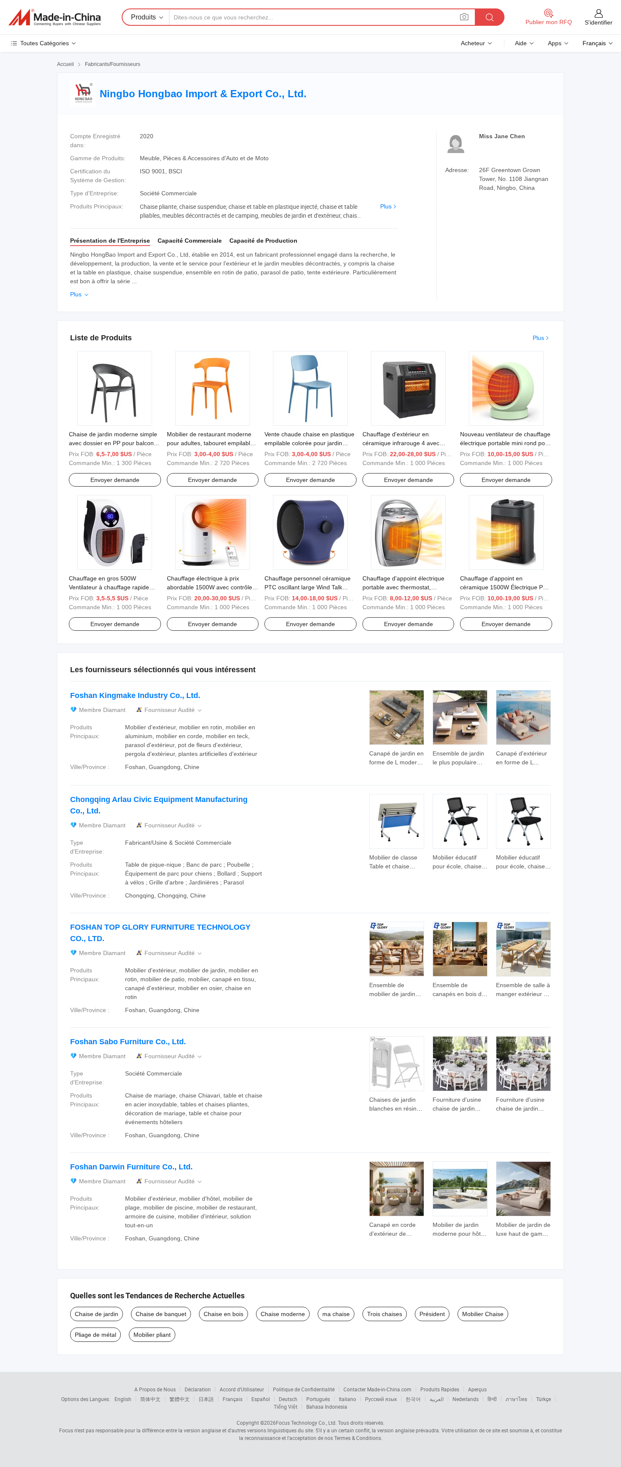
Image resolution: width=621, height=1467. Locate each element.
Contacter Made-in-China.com (377, 1389)
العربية (437, 1399)
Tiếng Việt (285, 1406)
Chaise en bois (223, 1314)
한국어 (413, 1399)
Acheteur (473, 43)
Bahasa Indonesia (326, 1406)
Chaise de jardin (96, 1314)
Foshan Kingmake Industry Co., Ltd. (135, 695)
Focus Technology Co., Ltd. (306, 1422)
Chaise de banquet (161, 1314)
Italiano (347, 1399)
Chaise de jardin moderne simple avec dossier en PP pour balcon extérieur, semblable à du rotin (113, 443)
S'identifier (599, 22)
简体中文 (150, 1399)
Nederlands (465, 1399)
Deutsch (288, 1399)
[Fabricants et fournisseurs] (54, 17)
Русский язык (381, 1399)
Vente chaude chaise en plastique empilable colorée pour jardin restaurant (309, 443)
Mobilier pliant (152, 1334)
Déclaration (198, 1389)
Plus (386, 206)
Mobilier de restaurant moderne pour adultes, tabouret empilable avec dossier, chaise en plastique (211, 443)
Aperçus (477, 1389)
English (122, 1399)
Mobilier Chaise (483, 1314)
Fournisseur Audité (173, 710)
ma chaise (336, 1314)
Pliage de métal (95, 1334)
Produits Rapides (439, 1389)
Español (260, 1399)
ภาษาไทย (516, 1399)
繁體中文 (179, 1399)
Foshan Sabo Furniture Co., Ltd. (128, 1041)
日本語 (206, 1399)
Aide (521, 43)
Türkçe (543, 1399)
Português (318, 1399)
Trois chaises (384, 1314)
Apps (554, 43)
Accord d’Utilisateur (242, 1389)
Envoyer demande (114, 479)
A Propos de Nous (155, 1389)
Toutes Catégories (44, 43)
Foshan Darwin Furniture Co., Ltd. (131, 1167)
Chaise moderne (283, 1314)
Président (432, 1314)
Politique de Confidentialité (304, 1389)
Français (232, 1399)
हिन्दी (492, 1399)
